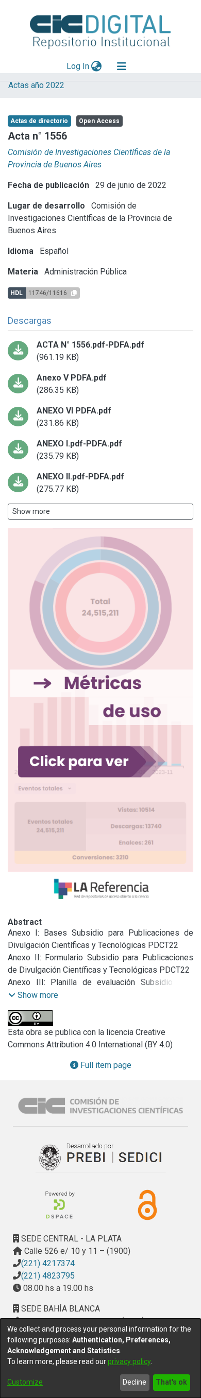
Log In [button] (78, 66)
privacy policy (129, 1361)
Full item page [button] (104, 1065)
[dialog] (100, 1358)
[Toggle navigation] (121, 66)
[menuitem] (96, 66)
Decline (134, 1382)
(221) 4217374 (48, 1263)
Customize (25, 1382)
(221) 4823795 (48, 1276)
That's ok (171, 1382)
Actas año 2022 (36, 85)
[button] (33, 995)
